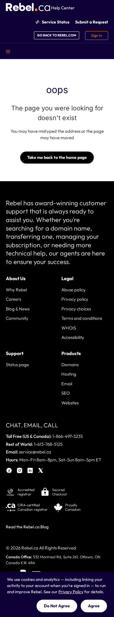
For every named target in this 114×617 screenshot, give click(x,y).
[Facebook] (9, 471)
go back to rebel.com (56, 35)
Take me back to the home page (57, 157)
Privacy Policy (70, 591)
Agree (94, 605)
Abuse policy (73, 289)
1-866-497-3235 (67, 436)
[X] (40, 471)
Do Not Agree (57, 605)
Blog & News (18, 309)
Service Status (55, 22)
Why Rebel (16, 289)
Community (17, 318)
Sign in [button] (96, 35)
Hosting (68, 374)
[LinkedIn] (30, 471)
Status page (17, 364)
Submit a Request (91, 22)
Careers (13, 299)
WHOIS (68, 328)
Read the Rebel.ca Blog (27, 526)
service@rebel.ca (35, 452)
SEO (65, 393)
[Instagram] (19, 471)
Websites (70, 403)
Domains (70, 364)
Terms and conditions (81, 318)
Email (66, 383)
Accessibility (72, 337)
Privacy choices (76, 309)
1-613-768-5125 (48, 444)
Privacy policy (74, 299)
